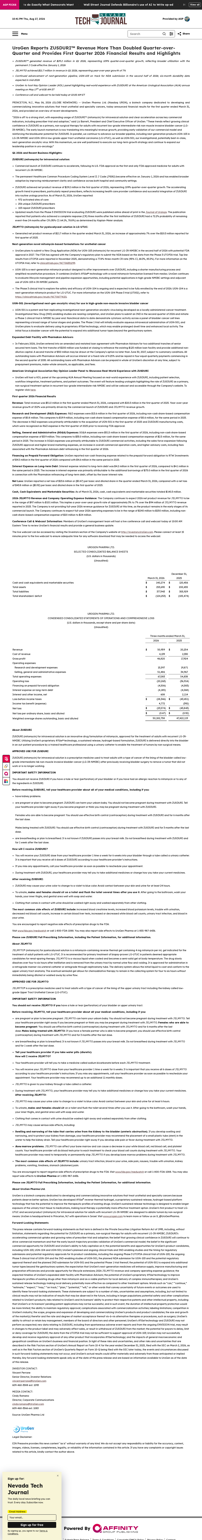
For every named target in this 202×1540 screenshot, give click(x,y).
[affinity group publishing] (6, 773)
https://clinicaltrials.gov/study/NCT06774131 (41, 296)
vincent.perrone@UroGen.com (29, 1380)
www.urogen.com (113, 1216)
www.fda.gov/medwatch (32, 930)
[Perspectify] (6, 766)
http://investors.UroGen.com (137, 532)
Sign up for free (32, 1525)
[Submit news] (6, 759)
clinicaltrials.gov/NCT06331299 (57, 263)
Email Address (17, 1511)
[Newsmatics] (6, 781)
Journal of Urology (156, 212)
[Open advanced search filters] (171, 33)
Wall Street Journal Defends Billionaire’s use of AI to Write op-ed (128, 4)
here (33, 389)
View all (194, 4)
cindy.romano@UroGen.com (28, 1404)
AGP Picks (9, 4)
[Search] (164, 33)
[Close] (57, 1475)
